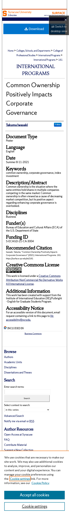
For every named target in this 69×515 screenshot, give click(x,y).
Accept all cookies (34, 495)
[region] (34, 483)
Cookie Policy (40, 483)
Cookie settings (20, 479)
